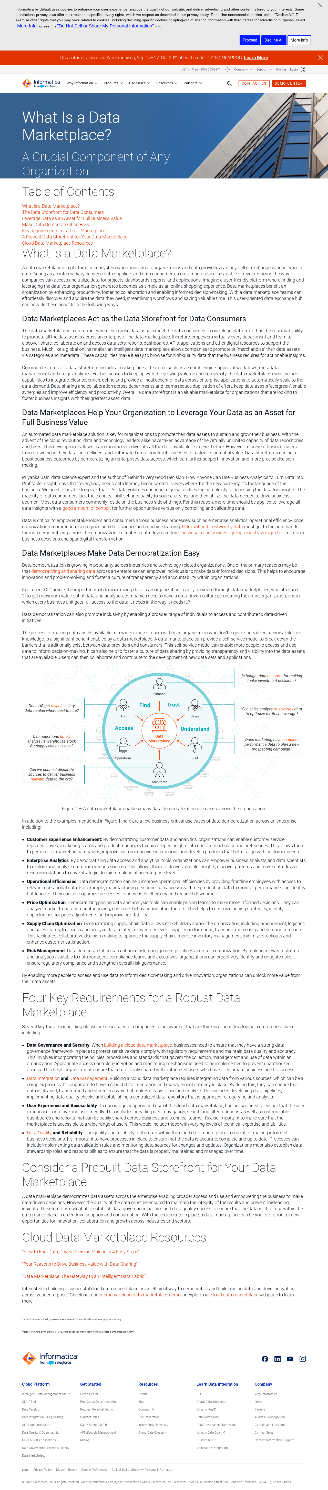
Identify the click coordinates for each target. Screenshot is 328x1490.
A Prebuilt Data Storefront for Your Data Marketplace (74, 236)
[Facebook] (265, 1358)
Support (262, 69)
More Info (299, 40)
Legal (25, 1470)
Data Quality (39, 1132)
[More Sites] (303, 69)
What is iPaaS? (206, 1409)
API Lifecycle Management (98, 1432)
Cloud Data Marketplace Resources (57, 243)
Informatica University (153, 1425)
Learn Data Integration (217, 1384)
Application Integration (212, 1448)
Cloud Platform (36, 1384)
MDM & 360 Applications (39, 1440)
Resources (164, 83)
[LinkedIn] (277, 1358)
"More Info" (27, 25)
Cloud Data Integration (212, 1402)
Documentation (149, 1417)
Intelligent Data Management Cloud (46, 1394)
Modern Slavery (66, 1470)
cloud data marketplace (234, 1294)
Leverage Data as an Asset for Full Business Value (72, 218)
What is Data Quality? (211, 1432)
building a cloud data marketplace (138, 1045)
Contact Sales (89, 1417)
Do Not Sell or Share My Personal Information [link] (142, 1470)
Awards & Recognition (270, 1417)
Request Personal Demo (96, 1409)
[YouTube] (290, 1358)
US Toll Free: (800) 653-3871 (201, 69)
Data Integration (43, 1078)
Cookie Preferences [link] (94, 1470)
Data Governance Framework (216, 1425)
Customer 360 (206, 1440)
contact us (254, 83)
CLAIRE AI (29, 1402)
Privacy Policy (42, 1470)
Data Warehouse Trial (94, 1425)
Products (111, 83)
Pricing (281, 69)
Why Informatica (80, 83)
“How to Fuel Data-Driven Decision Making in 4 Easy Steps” (80, 1251)
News (258, 1402)
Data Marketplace (33, 1455)
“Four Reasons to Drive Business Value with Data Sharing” (79, 1264)
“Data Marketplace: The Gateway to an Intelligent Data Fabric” (84, 1276)
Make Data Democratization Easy (55, 224)
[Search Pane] (229, 84)
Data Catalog (30, 1409)
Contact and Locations (270, 1425)
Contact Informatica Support (274, 1440)
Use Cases (137, 83)
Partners (191, 83)
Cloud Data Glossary (152, 1432)
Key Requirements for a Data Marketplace (64, 230)
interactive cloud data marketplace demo (140, 1294)
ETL (199, 1394)
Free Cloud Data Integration (99, 1402)
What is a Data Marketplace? (51, 206)
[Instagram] (303, 1358)
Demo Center (89, 1394)
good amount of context (87, 508)
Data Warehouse (208, 1417)
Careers (260, 1409)
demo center (289, 83)
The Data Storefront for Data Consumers (63, 212)
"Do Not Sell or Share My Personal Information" (105, 25)
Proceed (250, 40)
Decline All (273, 40)
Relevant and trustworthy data (212, 526)
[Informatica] (41, 83)
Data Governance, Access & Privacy (45, 1448)
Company (241, 69)
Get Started (90, 1384)
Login (294, 69)
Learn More (256, 57)
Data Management (88, 1078)
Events (143, 1394)
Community (146, 1409)
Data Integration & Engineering (43, 1417)
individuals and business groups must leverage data (232, 532)
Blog (141, 1402)
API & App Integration (36, 1425)
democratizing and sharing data (63, 571)
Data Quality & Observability (40, 1432)
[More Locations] (227, 69)
